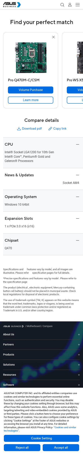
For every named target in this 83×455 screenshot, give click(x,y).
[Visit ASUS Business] (14, 326)
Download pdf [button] (32, 129)
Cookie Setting (41, 438)
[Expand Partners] (79, 344)
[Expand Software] (79, 385)
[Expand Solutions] (79, 365)
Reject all (22, 448)
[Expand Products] (79, 354)
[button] (62, 4)
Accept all (61, 448)
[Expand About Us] (79, 334)
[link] (30, 100)
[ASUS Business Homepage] (12, 4)
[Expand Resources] (79, 375)
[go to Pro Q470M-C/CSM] (30, 58)
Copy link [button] (59, 129)
